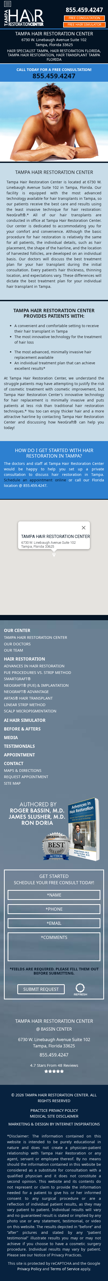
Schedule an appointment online (35, 479)
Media (11, 737)
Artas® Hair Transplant (28, 698)
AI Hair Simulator (25, 720)
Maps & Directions (22, 770)
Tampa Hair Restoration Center (35, 637)
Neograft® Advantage (26, 691)
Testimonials (19, 746)
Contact (13, 763)
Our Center (17, 630)
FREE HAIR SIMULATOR (84, 24)
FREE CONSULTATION (84, 18)
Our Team (13, 650)
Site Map (12, 783)
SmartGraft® (17, 678)
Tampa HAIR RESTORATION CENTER (55, 536)
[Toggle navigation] (7, 4)
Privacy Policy (29, 1268)
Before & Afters (22, 729)
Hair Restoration (24, 659)
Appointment (19, 755)
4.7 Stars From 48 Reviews (54, 1065)
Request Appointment (26, 776)
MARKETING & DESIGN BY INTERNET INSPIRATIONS (54, 1123)
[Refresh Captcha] (80, 989)
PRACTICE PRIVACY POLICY (54, 1110)
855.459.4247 (84, 10)
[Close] (83, 527)
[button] (54, 554)
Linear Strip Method (25, 704)
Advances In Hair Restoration (34, 665)
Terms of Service (64, 1268)
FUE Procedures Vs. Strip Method (37, 672)
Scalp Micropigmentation (30, 710)
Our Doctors (17, 643)
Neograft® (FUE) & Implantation (36, 685)
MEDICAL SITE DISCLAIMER (54, 1116)
